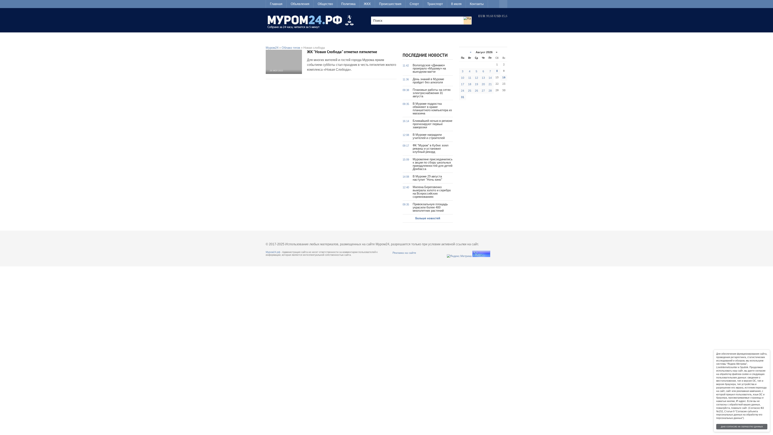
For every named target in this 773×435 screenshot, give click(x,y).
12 (476, 77)
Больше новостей (427, 218)
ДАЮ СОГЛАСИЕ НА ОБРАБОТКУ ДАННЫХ (742, 427)
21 (490, 84)
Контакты (477, 4)
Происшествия (390, 4)
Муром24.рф (273, 252)
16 (503, 77)
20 (483, 84)
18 (469, 84)
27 (483, 90)
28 (490, 90)
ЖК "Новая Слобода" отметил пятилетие (342, 52)
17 (462, 84)
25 (469, 90)
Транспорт (435, 4)
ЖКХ (367, 4)
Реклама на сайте (404, 252)
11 (469, 77)
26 (476, 90)
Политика (348, 4)
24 (462, 90)
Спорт (414, 4)
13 (483, 77)
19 (476, 84)
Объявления (300, 4)
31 (462, 97)
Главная (276, 4)
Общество (325, 4)
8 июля (456, 4)
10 (462, 77)
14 (490, 77)
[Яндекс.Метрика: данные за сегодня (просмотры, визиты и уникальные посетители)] (459, 256)
